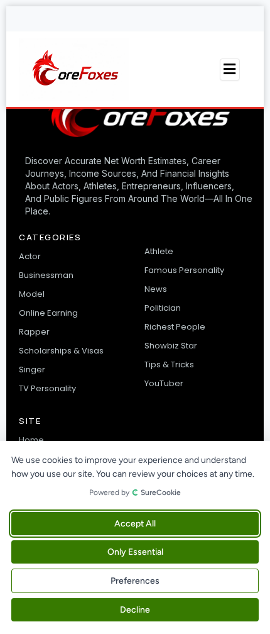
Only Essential (135, 552)
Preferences (135, 581)
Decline (135, 609)
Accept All (135, 523)
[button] (230, 69)
